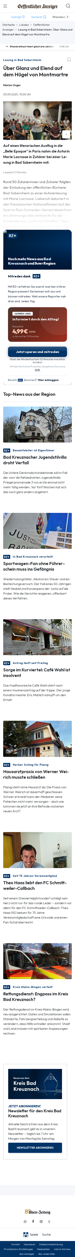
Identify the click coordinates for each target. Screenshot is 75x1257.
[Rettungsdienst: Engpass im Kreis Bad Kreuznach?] (37, 961)
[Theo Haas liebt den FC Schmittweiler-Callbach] (37, 849)
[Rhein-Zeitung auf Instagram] (41, 1221)
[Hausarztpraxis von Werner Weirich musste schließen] (37, 738)
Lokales (24, 25)
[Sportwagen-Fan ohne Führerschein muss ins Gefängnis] (37, 530)
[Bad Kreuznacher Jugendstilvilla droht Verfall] (37, 424)
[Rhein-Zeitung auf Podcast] (49, 1221)
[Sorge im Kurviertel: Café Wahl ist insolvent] (37, 637)
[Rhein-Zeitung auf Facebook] (33, 1221)
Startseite (8, 25)
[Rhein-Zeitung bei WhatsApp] (25, 1221)
